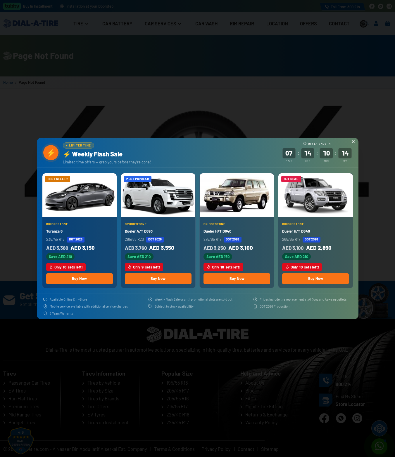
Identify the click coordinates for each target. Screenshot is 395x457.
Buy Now (79, 278)
